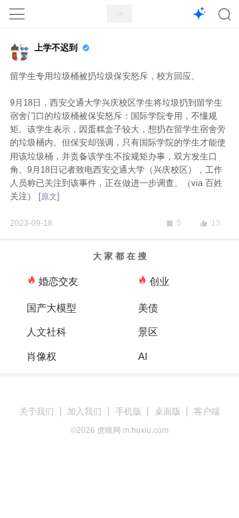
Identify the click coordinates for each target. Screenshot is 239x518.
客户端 (207, 411)
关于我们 (36, 411)
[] (49, 196)
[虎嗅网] (119, 14)
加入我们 (84, 411)
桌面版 (168, 411)
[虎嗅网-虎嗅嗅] (199, 14)
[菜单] (17, 14)
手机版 (128, 411)
